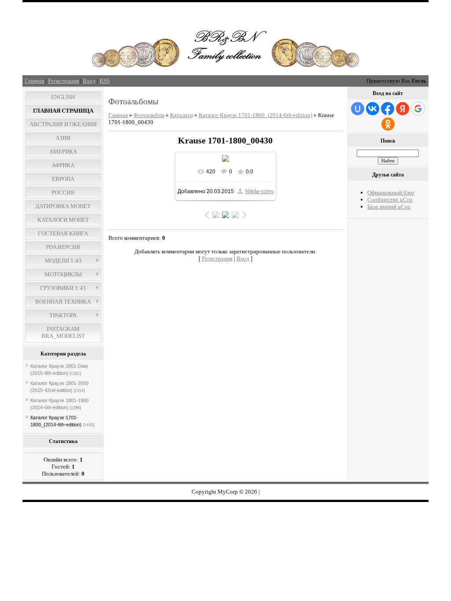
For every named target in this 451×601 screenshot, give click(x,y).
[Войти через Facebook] (387, 108)
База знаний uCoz (388, 206)
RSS (105, 80)
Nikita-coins (259, 191)
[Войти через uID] (357, 108)
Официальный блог (390, 192)
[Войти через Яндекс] (402, 108)
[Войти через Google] (418, 109)
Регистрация (63, 80)
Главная (34, 80)
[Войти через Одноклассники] (388, 124)
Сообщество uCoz (390, 199)
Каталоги (181, 115)
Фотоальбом (148, 115)
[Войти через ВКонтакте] (372, 108)
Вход (89, 80)
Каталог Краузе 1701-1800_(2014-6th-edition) (255, 115)
